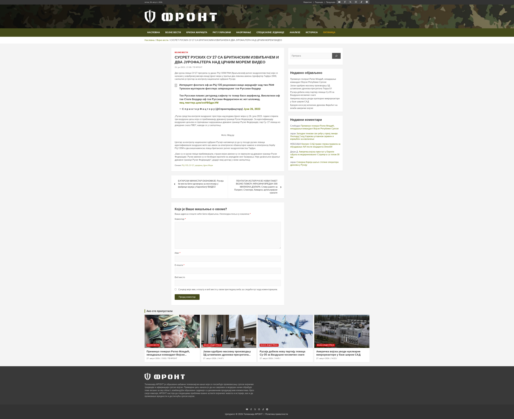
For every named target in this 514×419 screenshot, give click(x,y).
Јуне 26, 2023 (252, 108)
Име (177, 253)
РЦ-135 (185, 165)
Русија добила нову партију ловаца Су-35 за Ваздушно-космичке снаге (282, 353)
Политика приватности (276, 414)
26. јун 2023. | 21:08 (183, 67)
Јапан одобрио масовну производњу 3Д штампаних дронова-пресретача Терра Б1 (227, 355)
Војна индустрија (212, 345)
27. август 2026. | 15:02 (156, 358)
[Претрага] (336, 56)
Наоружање (243, 32)
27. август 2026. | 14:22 (326, 358)
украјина (198, 165)
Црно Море (208, 165)
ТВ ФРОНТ (197, 67)
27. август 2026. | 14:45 (269, 358)
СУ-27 (191, 165)
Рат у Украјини (222, 32)
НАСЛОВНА (153, 32)
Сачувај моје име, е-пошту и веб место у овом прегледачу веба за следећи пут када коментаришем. (228, 289)
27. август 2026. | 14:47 (213, 358)
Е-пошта (179, 265)
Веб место (180, 277)
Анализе (295, 32)
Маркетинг (307, 2)
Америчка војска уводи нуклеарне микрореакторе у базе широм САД (338, 353)
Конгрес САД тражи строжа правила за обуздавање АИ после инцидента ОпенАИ (315, 145)
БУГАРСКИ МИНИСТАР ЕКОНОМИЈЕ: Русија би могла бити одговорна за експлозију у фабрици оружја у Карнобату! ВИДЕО (201, 184)
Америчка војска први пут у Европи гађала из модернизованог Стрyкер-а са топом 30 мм (314, 154)
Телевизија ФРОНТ (253, 414)
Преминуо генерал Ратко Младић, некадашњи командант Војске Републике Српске (314, 127)
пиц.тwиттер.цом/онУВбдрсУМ (198, 102)
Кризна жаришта (196, 32)
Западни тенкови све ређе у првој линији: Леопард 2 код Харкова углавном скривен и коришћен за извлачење (314, 136)
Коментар (180, 219)
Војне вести (173, 32)
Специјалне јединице (270, 32)
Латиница (329, 32)
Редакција (319, 2)
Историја (312, 32)
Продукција (330, 2)
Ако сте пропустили (159, 311)
